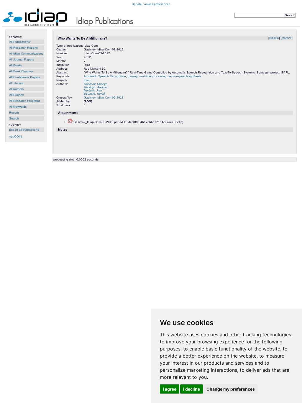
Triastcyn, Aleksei (95, 87)
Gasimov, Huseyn (95, 84)
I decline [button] (191, 388)
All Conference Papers (24, 77)
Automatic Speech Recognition (105, 76)
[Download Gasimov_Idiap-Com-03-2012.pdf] (70, 122)
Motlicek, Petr (93, 90)
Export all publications (24, 129)
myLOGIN (15, 136)
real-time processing (153, 76)
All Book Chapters (21, 71)
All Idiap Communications (26, 53)
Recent (14, 112)
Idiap (87, 80)
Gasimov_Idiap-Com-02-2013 (104, 97)
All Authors (16, 89)
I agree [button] (169, 388)
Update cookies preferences (151, 4)
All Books (15, 65)
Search (14, 118)
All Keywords (18, 106)
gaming (133, 76)
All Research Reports (23, 47)
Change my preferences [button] (230, 388)
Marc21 (287, 38)
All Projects (16, 94)
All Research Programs (24, 100)
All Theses (16, 83)
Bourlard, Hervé (94, 93)
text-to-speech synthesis (184, 76)
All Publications (19, 41)
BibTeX (274, 38)
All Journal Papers (21, 59)
